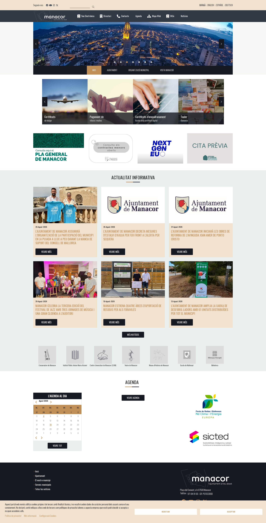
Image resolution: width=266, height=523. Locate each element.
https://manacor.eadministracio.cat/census (155, 101)
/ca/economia (110, 101)
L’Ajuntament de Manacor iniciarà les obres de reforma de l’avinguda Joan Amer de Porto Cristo (200, 235)
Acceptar (231, 511)
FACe (172, 16)
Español (219, 5)
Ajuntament (40, 475)
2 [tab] (121, 62)
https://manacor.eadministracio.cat (201, 101)
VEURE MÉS (46, 251)
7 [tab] (151, 62)
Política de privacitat (13, 515)
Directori (107, 16)
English (211, 5)
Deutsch (229, 5)
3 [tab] (127, 62)
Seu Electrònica (87, 16)
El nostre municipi (42, 480)
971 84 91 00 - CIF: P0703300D (200, 493)
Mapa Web (156, 16)
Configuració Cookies (47, 515)
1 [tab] (115, 62)
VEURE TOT (57, 445)
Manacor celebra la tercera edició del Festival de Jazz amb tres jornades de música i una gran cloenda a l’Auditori (64, 309)
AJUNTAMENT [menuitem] (112, 70)
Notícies (184, 16)
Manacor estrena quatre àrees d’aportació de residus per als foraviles (132, 307)
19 (51, 424)
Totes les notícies (42, 489)
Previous (36, 44)
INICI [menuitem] (94, 70)
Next (221, 44)
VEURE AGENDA (133, 397)
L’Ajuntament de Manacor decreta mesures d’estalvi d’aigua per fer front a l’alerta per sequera (131, 235)
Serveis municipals (43, 484)
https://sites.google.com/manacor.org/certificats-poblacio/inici (65, 101)
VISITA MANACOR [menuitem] (167, 70)
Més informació (30, 515)
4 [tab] (133, 62)
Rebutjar (166, 511)
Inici (37, 471)
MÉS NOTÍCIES (133, 334)
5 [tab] (139, 62)
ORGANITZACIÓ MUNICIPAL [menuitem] (138, 70)
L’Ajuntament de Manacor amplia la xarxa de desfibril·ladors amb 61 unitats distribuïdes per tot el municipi (199, 309)
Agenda (138, 16)
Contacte (125, 16)
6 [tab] (145, 62)
